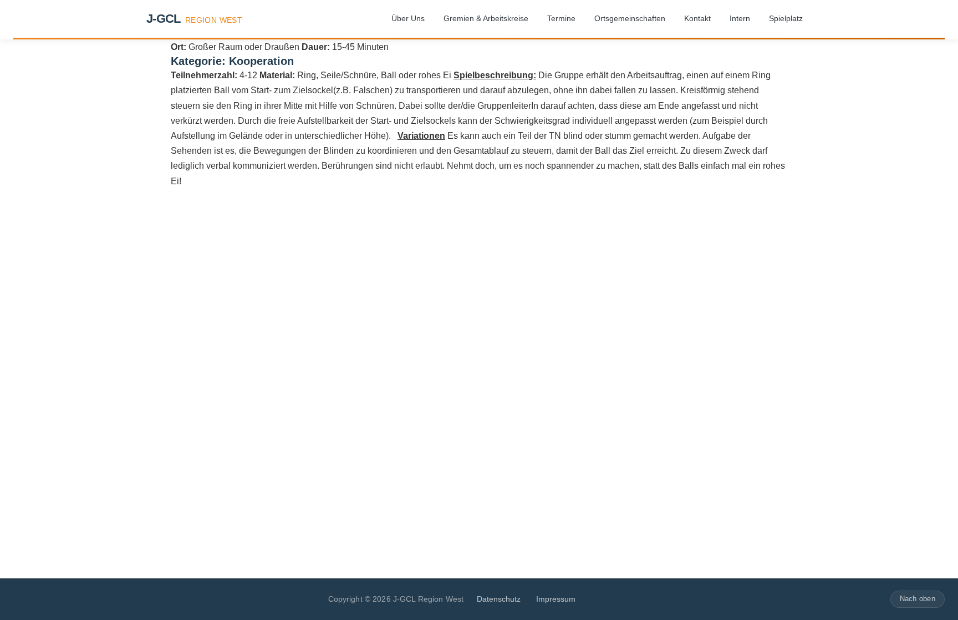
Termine (561, 18)
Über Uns (408, 18)
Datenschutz (499, 599)
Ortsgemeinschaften (629, 18)
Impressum (555, 599)
